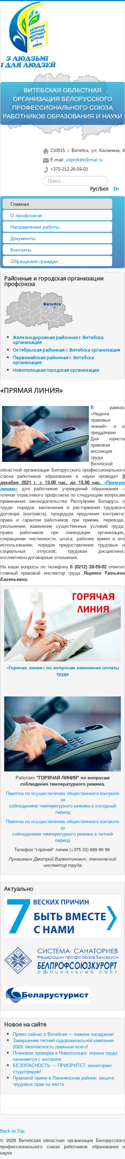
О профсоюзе (26, 215)
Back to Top (12, 1130)
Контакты (20, 249)
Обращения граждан (34, 260)
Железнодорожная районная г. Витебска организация (58, 339)
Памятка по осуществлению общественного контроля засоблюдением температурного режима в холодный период (62, 802)
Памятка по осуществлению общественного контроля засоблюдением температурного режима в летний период (62, 830)
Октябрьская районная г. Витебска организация (66, 350)
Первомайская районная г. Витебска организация (53, 359)
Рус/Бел (100, 188)
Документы (22, 238)
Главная (19, 203)
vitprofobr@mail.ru (84, 159)
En (116, 188)
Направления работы (34, 226)
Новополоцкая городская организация (56, 370)
